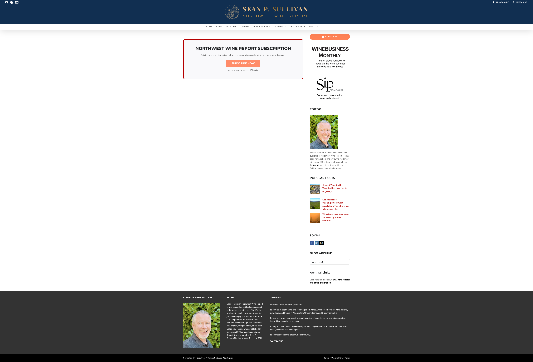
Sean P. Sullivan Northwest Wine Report (216, 358)
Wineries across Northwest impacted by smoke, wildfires (335, 217)
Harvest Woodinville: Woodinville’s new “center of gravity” (335, 188)
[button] (323, 26)
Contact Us (276, 341)
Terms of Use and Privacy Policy (337, 358)
